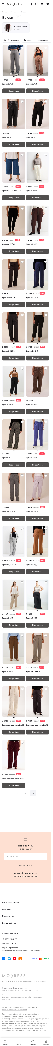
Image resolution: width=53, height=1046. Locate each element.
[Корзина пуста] (47, 4)
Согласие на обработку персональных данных (20, 990)
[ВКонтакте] (3, 958)
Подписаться (25, 865)
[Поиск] (36, 4)
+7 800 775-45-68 (9, 939)
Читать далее (41, 1030)
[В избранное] (22, 48)
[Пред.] (18, 793)
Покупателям (8, 916)
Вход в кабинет (9, 923)
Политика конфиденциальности (14, 988)
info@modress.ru (9, 943)
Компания (6, 909)
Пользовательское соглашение (14, 995)
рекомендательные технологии (14, 1010)
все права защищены (37, 981)
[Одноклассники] (20, 958)
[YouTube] (14, 958)
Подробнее (13, 91)
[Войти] (42, 4)
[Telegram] (9, 958)
